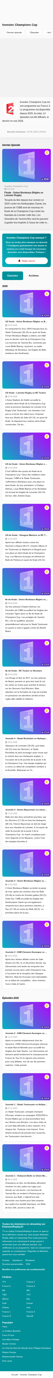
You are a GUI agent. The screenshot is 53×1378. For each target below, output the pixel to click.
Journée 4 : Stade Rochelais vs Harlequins (26, 738)
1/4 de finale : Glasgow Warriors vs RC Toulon (26, 535)
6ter (28, 1299)
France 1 (6, 1312)
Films (4, 1326)
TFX (28, 1294)
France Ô (6, 1316)
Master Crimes (9, 1344)
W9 (28, 1290)
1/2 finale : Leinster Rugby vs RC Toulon (25, 393)
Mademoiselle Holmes (12, 1356)
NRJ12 (5, 1299)
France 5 (30, 1286)
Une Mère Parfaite (10, 1339)
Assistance (17, 1260)
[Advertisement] (26, 67)
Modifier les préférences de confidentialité (23, 1269)
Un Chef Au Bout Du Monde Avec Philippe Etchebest (26, 1348)
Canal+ (29, 1303)
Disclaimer (30, 1260)
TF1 (4, 1282)
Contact (5, 1260)
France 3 (6, 1286)
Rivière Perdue (9, 1352)
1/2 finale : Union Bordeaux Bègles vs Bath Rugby (26, 321)
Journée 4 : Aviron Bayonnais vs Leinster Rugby (26, 810)
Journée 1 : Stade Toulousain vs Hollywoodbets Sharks (26, 1104)
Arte (28, 1307)
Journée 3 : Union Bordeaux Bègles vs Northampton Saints (26, 881)
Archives (34, 275)
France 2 (30, 1282)
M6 (3, 1290)
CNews (5, 1307)
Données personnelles (12, 1264)
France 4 (30, 1312)
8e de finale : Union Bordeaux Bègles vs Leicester (26, 599)
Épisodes (12, 275)
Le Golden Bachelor (11, 1331)
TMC (4, 1294)
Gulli (4, 1303)
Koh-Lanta (7, 1361)
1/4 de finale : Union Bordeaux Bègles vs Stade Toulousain (26, 464)
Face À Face (8, 1335)
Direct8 (29, 1316)
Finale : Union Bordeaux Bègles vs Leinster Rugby (23, 194)
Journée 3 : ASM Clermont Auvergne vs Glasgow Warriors (26, 952)
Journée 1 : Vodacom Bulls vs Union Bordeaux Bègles (26, 1176)
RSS (28, 1264)
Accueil (14, 1375)
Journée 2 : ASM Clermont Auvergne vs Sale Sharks (26, 1033)
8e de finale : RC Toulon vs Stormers (23, 671)
